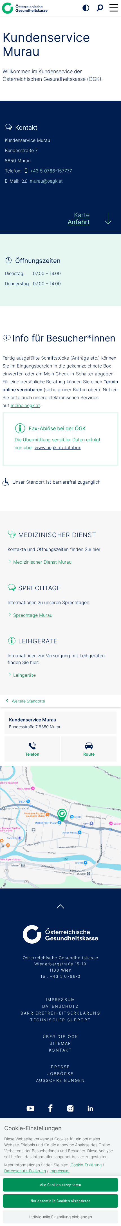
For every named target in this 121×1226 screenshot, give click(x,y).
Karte (79, 218)
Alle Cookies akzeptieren (60, 1184)
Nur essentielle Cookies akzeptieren (61, 1201)
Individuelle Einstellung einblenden (60, 1216)
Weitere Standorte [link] (28, 701)
